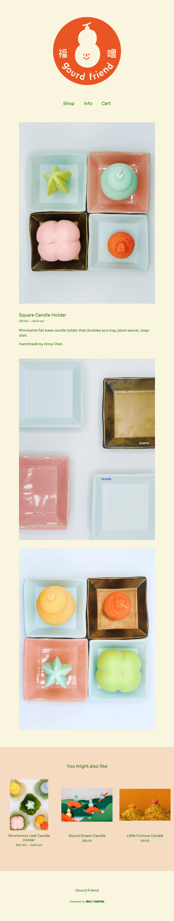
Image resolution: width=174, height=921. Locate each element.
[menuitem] (69, 103)
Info (88, 103)
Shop (69, 103)
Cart (107, 103)
